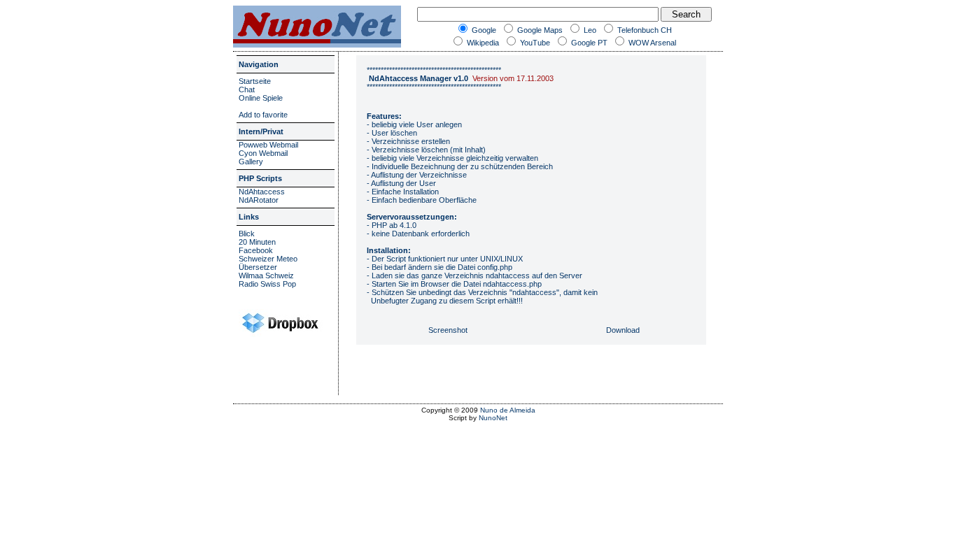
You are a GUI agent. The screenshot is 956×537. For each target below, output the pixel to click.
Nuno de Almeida (507, 410)
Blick (247, 233)
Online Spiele (261, 98)
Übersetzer (258, 267)
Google (483, 30)
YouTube (534, 42)
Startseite (255, 81)
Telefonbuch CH (643, 30)
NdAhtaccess (262, 191)
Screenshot (448, 330)
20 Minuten (257, 242)
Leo (589, 30)
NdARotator (259, 200)
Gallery (251, 161)
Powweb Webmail (268, 145)
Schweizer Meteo (268, 259)
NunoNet (493, 418)
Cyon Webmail (263, 153)
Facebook (256, 250)
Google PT (588, 42)
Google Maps (539, 30)
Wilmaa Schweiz (266, 275)
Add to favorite (263, 114)
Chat (247, 89)
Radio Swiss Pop (267, 284)
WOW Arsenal (651, 42)
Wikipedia (482, 42)
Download (623, 330)
